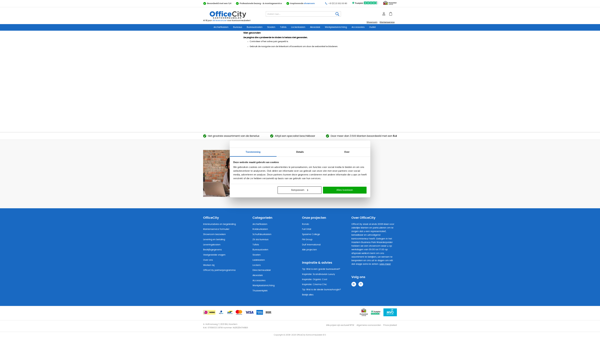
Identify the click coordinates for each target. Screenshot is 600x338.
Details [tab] (300, 152)
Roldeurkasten (260, 229)
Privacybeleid (390, 325)
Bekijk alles (307, 295)
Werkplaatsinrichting (336, 27)
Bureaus (237, 27)
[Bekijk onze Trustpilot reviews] (365, 4)
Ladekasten (258, 260)
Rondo (305, 224)
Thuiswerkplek (260, 291)
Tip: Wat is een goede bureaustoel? (321, 269)
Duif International (311, 245)
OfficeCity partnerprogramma (219, 270)
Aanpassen (297, 190)
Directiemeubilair (261, 270)
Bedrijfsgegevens (212, 250)
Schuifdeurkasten (261, 234)
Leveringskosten (211, 245)
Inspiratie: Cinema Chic (314, 284)
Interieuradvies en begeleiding (219, 224)
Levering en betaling (214, 239)
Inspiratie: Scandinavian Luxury (318, 274)
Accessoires (358, 27)
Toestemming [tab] (253, 152)
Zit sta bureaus (260, 239)
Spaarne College (311, 234)
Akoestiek (315, 27)
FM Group (307, 239)
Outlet (372, 27)
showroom (309, 4)
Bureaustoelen (254, 27)
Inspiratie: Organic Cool (314, 279)
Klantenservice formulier (216, 229)
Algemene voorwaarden (369, 325)
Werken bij (208, 265)
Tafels (283, 27)
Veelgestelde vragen (214, 255)
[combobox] (303, 14)
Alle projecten (309, 250)
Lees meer (385, 264)
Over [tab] (347, 152)
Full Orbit (306, 229)
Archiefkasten (221, 27)
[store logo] (235, 14)
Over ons (208, 260)
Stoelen (271, 27)
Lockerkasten (298, 27)
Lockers (256, 265)
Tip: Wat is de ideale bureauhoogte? (321, 290)
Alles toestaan (344, 190)
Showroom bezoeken (214, 234)
